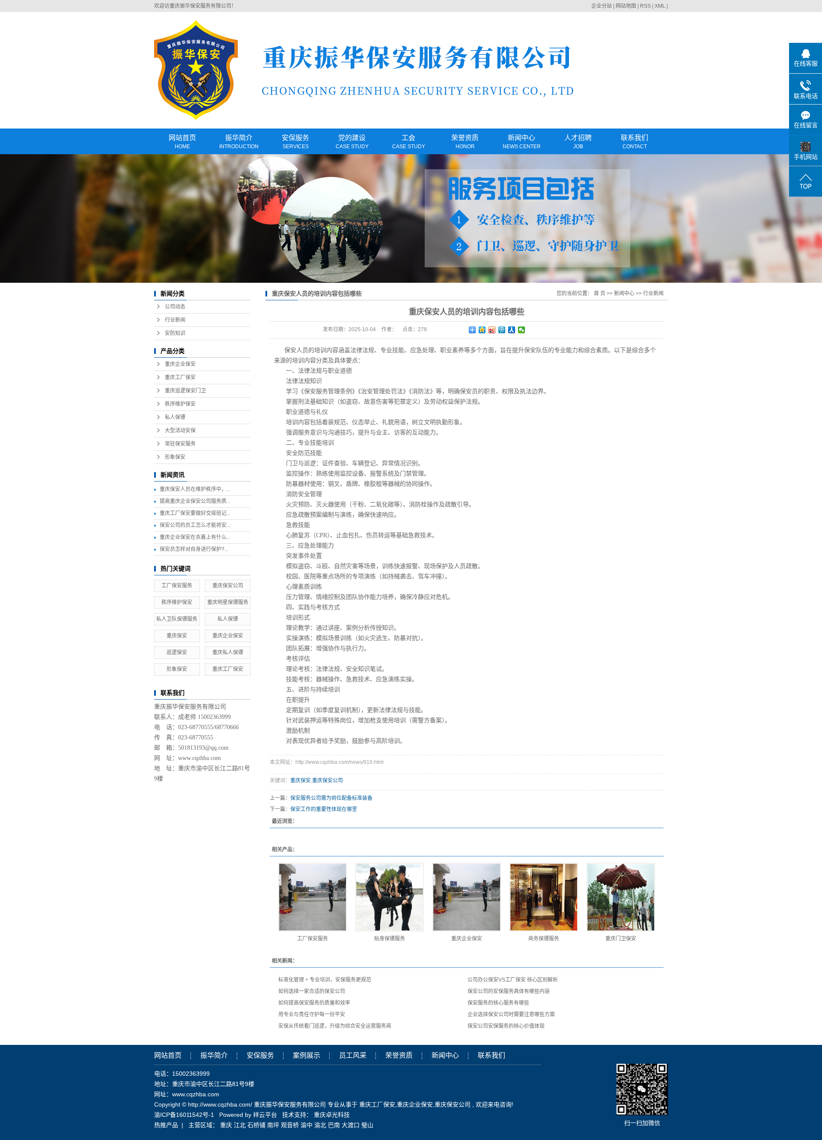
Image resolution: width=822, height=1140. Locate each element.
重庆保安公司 (227, 586)
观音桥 (290, 1125)
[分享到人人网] (511, 329)
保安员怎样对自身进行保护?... (194, 549)
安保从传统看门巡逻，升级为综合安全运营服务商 (334, 1026)
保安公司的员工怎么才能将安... (195, 525)
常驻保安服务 (180, 444)
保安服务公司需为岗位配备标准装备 (331, 798)
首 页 (599, 293)
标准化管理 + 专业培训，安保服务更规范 (324, 980)
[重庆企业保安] (466, 897)
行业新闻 (175, 320)
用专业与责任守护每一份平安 (311, 1014)
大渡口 (351, 1125)
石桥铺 (256, 1125)
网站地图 (626, 6)
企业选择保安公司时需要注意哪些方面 (511, 1014)
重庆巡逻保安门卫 (185, 391)
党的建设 (352, 142)
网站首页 (182, 142)
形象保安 (175, 457)
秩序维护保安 (180, 404)
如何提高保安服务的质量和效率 (314, 1003)
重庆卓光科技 (332, 1114)
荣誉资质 (465, 142)
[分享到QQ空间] (482, 329)
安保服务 (295, 142)
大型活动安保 (180, 431)
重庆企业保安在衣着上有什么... (195, 537)
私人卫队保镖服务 (176, 619)
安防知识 (175, 333)
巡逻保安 (177, 652)
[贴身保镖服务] (389, 897)
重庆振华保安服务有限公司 (200, 6)
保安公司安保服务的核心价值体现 (506, 1026)
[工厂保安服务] (312, 897)
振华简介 (239, 142)
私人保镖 (175, 417)
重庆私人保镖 (227, 652)
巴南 (334, 1125)
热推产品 (166, 1125)
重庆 (226, 1125)
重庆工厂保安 (180, 377)
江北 (240, 1125)
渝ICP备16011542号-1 (184, 1114)
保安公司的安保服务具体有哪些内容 (509, 991)
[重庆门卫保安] (621, 897)
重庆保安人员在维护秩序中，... (195, 489)
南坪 (273, 1125)
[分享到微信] (521, 329)
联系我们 (634, 142)
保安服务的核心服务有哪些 (498, 1003)
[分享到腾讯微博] (502, 329)
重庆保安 (177, 636)
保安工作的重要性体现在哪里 (323, 809)
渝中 (307, 1125)
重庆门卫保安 (620, 939)
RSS (645, 6)
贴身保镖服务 (389, 939)
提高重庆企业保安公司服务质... (195, 501)
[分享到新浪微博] (492, 329)
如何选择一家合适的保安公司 (311, 991)
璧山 (367, 1125)
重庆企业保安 (180, 364)
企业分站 (601, 6)
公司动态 (175, 307)
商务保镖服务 (543, 939)
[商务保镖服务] (543, 897)
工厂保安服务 (176, 586)
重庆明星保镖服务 (227, 602)
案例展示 (306, 1055)
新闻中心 (522, 142)
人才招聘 (578, 142)
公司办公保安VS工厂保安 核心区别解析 (513, 980)
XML (660, 6)
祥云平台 (265, 1114)
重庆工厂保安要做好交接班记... (195, 513)
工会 (408, 142)
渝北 (320, 1125)
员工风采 (352, 1055)
